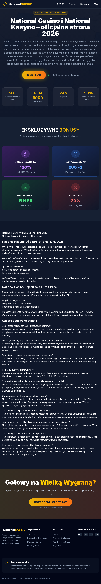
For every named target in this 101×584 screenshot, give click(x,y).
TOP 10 (60, 4)
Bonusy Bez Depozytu (37, 538)
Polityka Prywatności (61, 542)
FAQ (96, 4)
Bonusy (72, 4)
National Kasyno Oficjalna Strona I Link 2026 (24, 232)
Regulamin (57, 545)
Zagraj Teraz (34, 75)
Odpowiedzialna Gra (61, 538)
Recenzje (84, 4)
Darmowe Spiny (34, 542)
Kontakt (56, 534)
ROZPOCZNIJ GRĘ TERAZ (50, 502)
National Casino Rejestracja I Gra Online (22, 236)
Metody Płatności (34, 545)
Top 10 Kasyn (33, 534)
